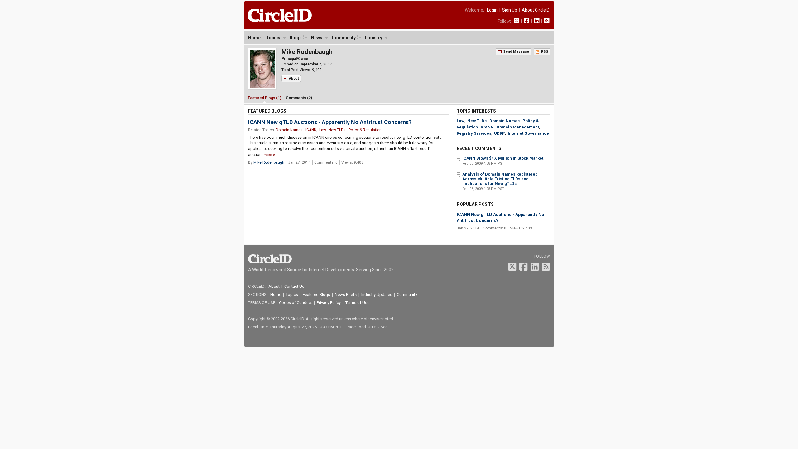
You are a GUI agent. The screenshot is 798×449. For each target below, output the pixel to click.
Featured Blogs (316, 294)
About (294, 78)
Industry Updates (376, 294)
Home (254, 37)
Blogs (296, 37)
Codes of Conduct (295, 302)
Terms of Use (357, 302)
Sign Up (509, 9)
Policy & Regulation (365, 130)
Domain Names (289, 130)
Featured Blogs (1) (264, 98)
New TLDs (337, 130)
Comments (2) (299, 98)
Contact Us (294, 286)
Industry (373, 37)
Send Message (516, 52)
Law (322, 130)
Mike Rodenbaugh (268, 162)
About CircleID (536, 9)
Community (344, 37)
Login (492, 9)
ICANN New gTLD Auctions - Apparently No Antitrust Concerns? (329, 122)
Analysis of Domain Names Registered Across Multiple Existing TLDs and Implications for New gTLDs (500, 179)
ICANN (310, 130)
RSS (544, 52)
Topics (273, 37)
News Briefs (346, 294)
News (316, 37)
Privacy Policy (329, 302)
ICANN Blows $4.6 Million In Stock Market (502, 158)
